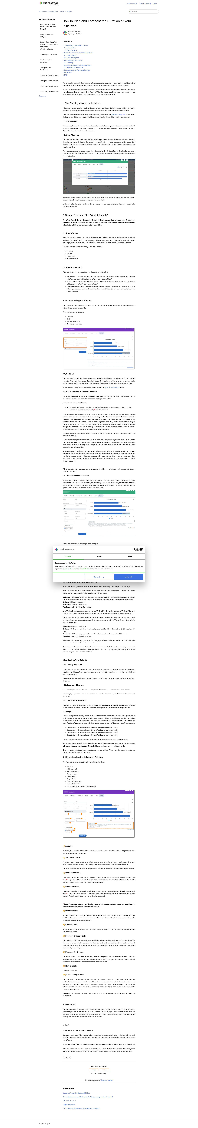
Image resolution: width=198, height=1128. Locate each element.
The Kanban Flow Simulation (46, 61)
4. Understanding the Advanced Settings (76, 70)
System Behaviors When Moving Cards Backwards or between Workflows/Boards (49, 45)
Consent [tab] (68, 556)
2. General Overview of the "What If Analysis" (78, 53)
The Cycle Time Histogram (49, 75)
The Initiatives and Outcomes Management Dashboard (81, 1108)
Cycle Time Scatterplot (111, 387)
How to (62, 12)
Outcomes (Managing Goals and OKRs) (76, 1093)
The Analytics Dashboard (48, 54)
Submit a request (145, 4)
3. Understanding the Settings (72, 60)
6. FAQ (65, 75)
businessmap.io (132, 4)
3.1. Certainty (68, 62)
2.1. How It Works (69, 55)
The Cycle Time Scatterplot (45, 68)
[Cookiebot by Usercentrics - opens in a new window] (134, 549)
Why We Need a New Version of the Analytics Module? (48, 26)
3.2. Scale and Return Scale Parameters (77, 65)
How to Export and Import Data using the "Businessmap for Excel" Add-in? (88, 1097)
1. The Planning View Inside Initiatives (75, 45)
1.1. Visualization (69, 48)
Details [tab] (99, 556)
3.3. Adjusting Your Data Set (73, 67)
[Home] (48, 5)
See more (42, 96)
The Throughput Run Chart (49, 91)
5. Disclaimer (67, 72)
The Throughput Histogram (49, 86)
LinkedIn (70, 1058)
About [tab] (130, 556)
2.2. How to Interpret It (71, 58)
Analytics (69, 12)
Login (155, 4)
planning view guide (118, 114)
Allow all (128, 577)
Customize (97, 577)
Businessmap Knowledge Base (48, 12)
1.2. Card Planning (70, 50)
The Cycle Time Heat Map (49, 80)
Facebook (64, 1058)
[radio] (93, 1069)
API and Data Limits (69, 1101)
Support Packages (69, 1104)
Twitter (67, 1058)
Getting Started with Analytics (46, 35)
